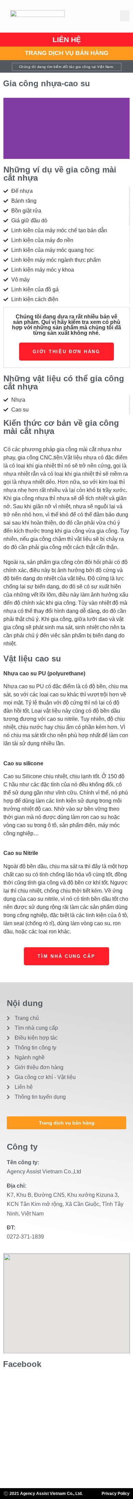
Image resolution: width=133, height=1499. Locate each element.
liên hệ (67, 39)
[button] (125, 15)
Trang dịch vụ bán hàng (66, 53)
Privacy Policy (116, 1493)
